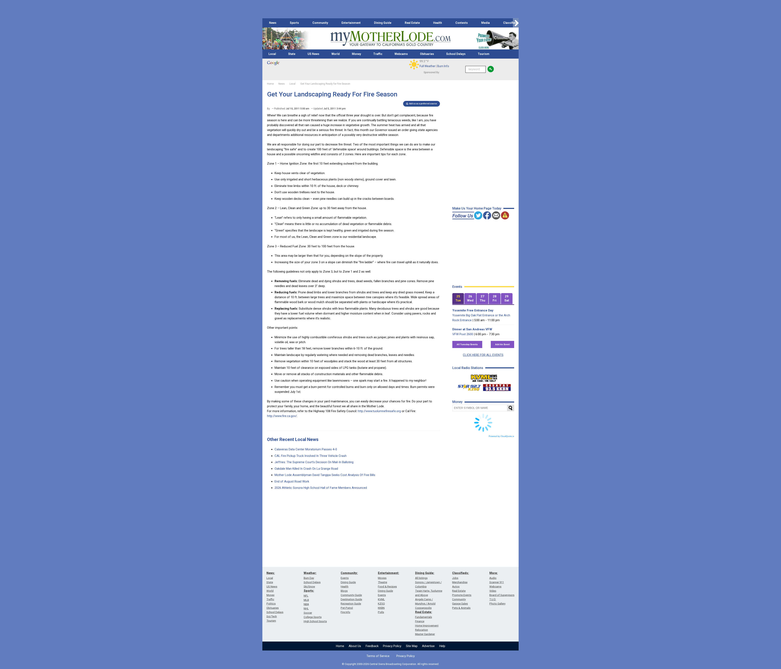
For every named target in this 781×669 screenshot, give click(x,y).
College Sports (313, 617)
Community (320, 22)
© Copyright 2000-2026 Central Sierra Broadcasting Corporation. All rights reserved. (390, 664)
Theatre (382, 582)
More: (493, 573)
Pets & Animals (461, 607)
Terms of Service (378, 656)
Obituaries (427, 54)
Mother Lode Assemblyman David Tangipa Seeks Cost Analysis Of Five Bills (325, 475)
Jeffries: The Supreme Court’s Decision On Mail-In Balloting (314, 462)
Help (442, 646)
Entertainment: (388, 573)
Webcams (401, 54)
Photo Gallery (497, 603)
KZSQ (381, 603)
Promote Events (461, 595)
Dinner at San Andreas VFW (472, 329)
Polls (381, 612)
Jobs (455, 578)
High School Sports (315, 621)
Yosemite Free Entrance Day (472, 310)
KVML (381, 599)
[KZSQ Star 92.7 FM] (467, 386)
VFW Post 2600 (462, 334)
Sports (294, 22)
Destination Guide (351, 599)
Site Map (412, 646)
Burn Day (309, 578)
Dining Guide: (424, 573)
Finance (419, 621)
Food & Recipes (387, 586)
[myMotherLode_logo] (390, 38)
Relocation (421, 629)
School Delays (456, 54)
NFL (306, 595)
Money (356, 54)
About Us (355, 646)
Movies (382, 578)
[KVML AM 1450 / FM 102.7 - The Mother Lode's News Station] (484, 377)
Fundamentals (423, 617)
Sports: (309, 591)
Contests (461, 22)
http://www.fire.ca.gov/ (282, 416)
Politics (271, 603)
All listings (421, 578)
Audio (492, 578)
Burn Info (443, 66)
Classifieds (510, 22)
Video (492, 590)
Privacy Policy (392, 646)
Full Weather (427, 66)
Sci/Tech (271, 616)
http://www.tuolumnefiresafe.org (379, 411)
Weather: (310, 573)
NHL (306, 608)
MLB (306, 599)
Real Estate (412, 22)
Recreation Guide (351, 603)
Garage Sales (460, 603)
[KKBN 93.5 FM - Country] (496, 386)
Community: (349, 573)
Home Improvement (426, 625)
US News (313, 54)
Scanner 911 (496, 582)
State (291, 54)
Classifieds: (460, 573)
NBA (306, 604)
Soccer (308, 612)
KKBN (381, 607)
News (272, 22)
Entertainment (351, 22)
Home (340, 646)
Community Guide (351, 595)
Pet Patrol (347, 607)
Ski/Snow (309, 586)
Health (437, 22)
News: (270, 573)
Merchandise (459, 582)
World (336, 54)
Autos (455, 586)
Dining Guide (382, 22)
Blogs (344, 590)
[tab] (458, 298)
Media (485, 22)
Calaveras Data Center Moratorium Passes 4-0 (306, 449)
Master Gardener (425, 634)
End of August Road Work (292, 481)
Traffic (377, 54)
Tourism (483, 54)
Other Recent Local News (293, 439)
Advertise (428, 646)
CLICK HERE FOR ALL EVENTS (483, 355)
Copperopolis (423, 607)
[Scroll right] (516, 22)
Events (345, 578)
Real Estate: (423, 612)
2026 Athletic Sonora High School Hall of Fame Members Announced (321, 488)
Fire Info (345, 612)
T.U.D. (492, 599)
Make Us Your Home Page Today (476, 208)
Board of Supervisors (501, 595)
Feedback (372, 646)
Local (272, 54)
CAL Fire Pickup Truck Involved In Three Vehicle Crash (311, 456)
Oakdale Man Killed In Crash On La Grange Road (306, 468)
